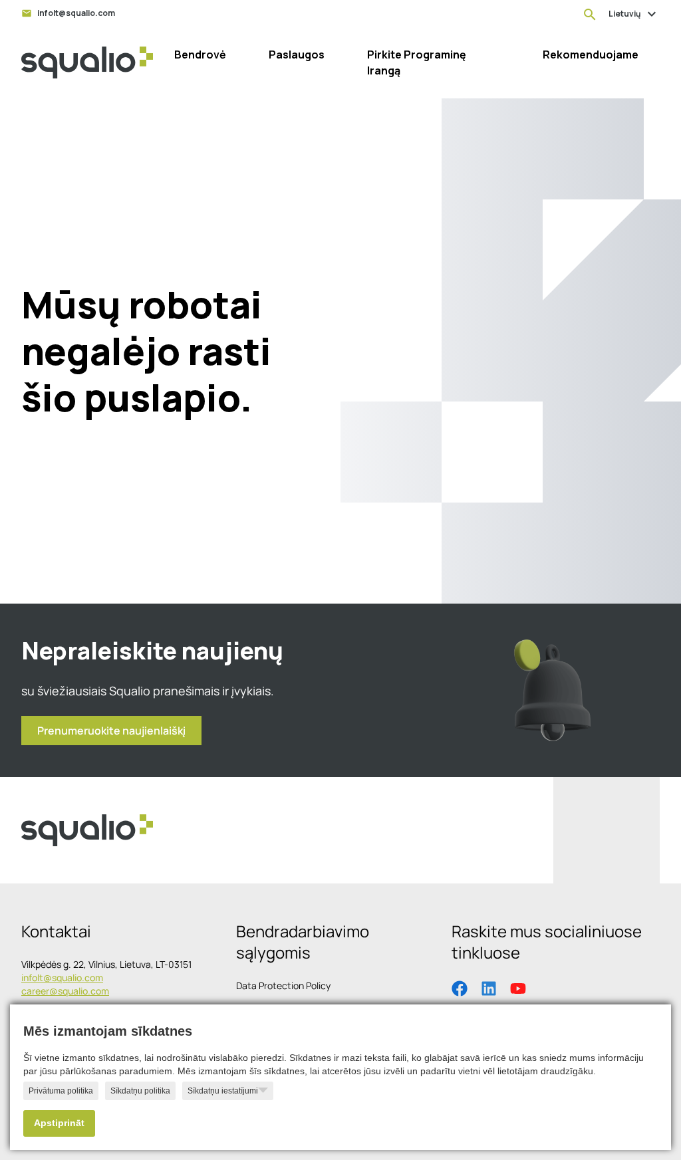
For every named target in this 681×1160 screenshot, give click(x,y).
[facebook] (460, 987)
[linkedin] (489, 987)
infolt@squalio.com (62, 977)
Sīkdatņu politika (140, 1091)
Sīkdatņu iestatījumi (223, 1091)
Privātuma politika (61, 1091)
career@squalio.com (65, 991)
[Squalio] (87, 62)
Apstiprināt (59, 1123)
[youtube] (518, 987)
